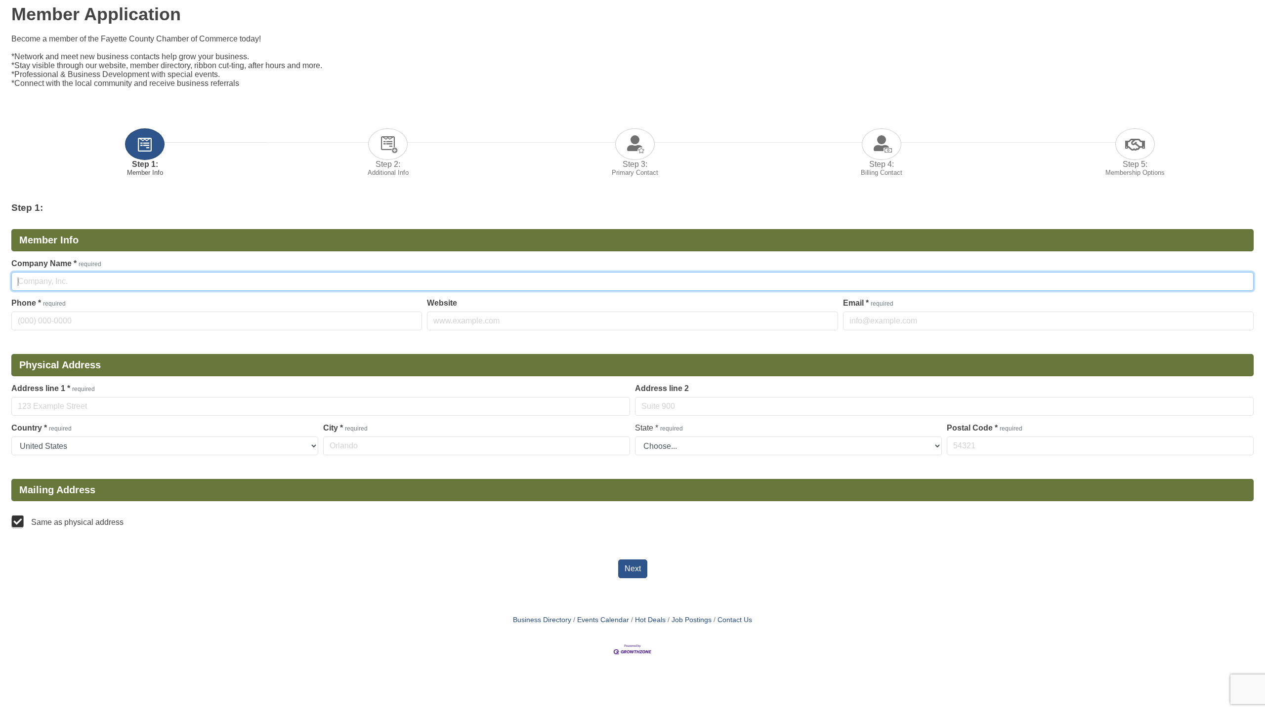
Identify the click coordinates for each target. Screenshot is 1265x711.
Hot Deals (650, 620)
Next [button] (633, 568)
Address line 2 (662, 388)
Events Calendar (603, 620)
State (659, 428)
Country (41, 428)
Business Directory (542, 620)
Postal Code (984, 428)
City (345, 428)
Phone (38, 303)
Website (442, 303)
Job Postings (692, 620)
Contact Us (734, 620)
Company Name (56, 263)
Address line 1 (53, 388)
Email (868, 303)
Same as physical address (77, 522)
